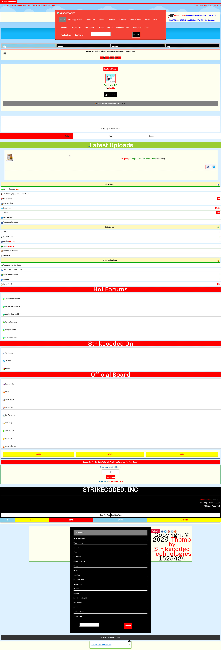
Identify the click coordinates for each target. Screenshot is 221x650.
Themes (111, 20)
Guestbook (89, 27)
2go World (79, 35)
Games (101, 27)
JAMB (38, 454)
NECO (110, 454)
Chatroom (137, 27)
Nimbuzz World (135, 20)
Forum (110, 27)
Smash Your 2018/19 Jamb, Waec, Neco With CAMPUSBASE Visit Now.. (28, 5)
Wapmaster (90, 20)
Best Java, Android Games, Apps (208, 5)
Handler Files (76, 27)
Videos (101, 20)
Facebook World (122, 27)
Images (64, 27)
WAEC (182, 454)
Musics (156, 20)
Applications (66, 35)
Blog (147, 27)
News (147, 20)
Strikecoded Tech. (115, 481)
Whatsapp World (75, 20)
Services (122, 20)
